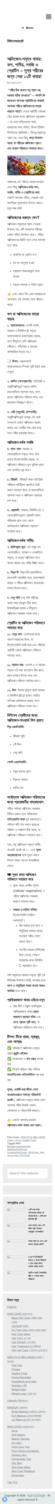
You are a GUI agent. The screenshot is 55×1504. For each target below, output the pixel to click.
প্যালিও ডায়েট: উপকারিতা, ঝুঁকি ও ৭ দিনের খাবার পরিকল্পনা (37, 1276)
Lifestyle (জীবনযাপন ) (17, 1401)
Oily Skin (17, 1463)
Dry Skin (17, 1443)
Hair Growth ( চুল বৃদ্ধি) (24, 1342)
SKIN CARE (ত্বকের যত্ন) (20, 1427)
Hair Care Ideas (21, 1334)
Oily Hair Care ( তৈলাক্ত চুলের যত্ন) (30, 1350)
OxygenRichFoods (17, 1152)
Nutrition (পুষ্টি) (19, 1386)
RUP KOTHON (36, 1495)
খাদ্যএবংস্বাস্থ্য (12, 1155)
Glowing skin (19, 1455)
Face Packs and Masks (25, 1451)
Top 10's (12, 1482)
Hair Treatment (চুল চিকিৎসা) (26, 1346)
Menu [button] (30, 27)
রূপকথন (28, 6)
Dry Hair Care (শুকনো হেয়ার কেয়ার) (29, 1330)
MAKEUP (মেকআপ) (17, 1407)
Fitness (16, 1369)
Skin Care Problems (23, 1471)
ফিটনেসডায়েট (25, 1155)
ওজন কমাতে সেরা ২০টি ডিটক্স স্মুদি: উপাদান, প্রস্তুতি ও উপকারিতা (36, 1228)
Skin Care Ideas (21, 1467)
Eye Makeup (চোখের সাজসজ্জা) (27, 1416)
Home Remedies (21, 1377)
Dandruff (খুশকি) (20, 1326)
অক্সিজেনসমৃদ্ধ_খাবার (36, 1152)
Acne (15, 1431)
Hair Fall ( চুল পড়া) (21, 1338)
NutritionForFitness (17, 1149)
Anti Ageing (18, 1435)
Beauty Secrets (20, 1439)
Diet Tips (17, 1365)
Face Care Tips (21, 1447)
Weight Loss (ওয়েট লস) (24, 1394)
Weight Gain (19, 1389)
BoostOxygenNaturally (19, 1146)
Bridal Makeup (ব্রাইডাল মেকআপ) (29, 1412)
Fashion (12, 1307)
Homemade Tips (21, 1459)
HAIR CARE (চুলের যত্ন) (20, 1314)
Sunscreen (18, 1475)
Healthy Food (29, 1140)
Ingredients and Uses (24, 1381)
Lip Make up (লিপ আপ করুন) (26, 1420)
